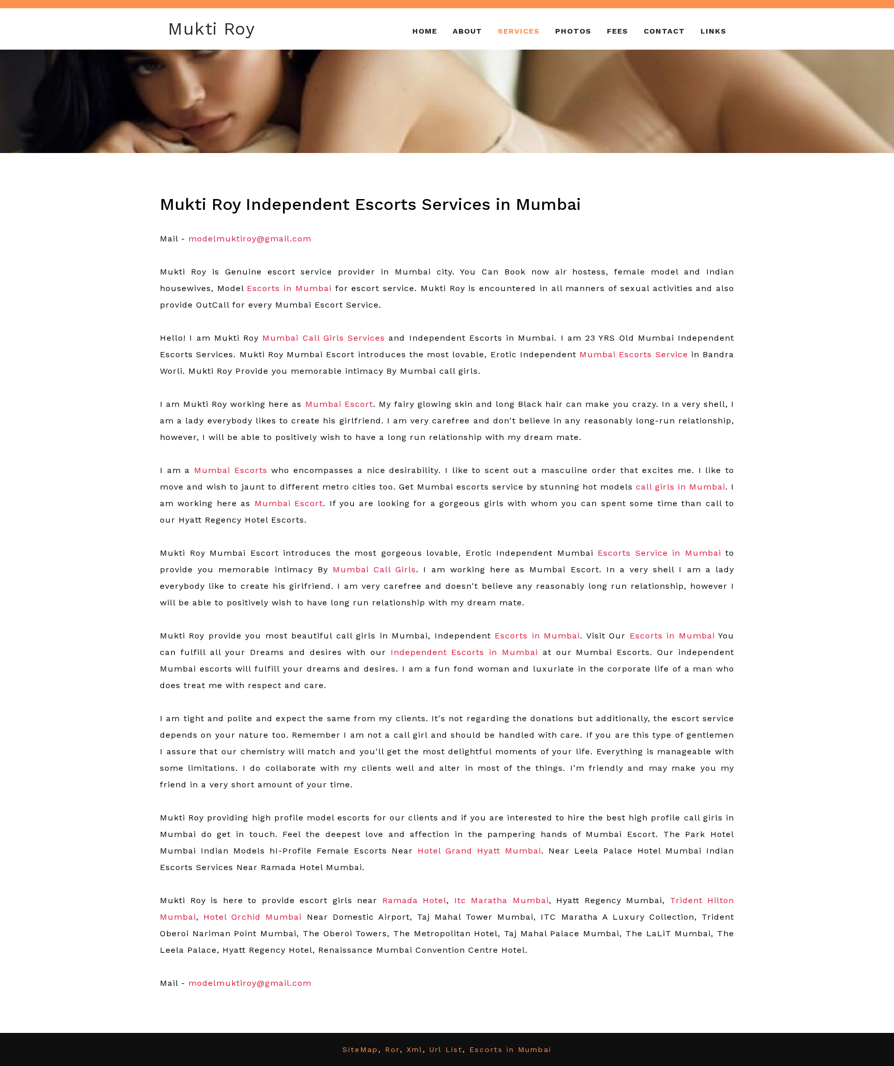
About (467, 31)
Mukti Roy (211, 29)
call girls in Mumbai (680, 487)
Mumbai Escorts (230, 470)
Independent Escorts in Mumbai (465, 652)
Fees (617, 31)
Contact (664, 31)
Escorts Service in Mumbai (659, 553)
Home (424, 31)
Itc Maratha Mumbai (501, 900)
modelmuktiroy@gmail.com (249, 983)
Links (713, 31)
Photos (573, 31)
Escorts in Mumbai (537, 636)
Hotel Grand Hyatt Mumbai (479, 851)
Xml (415, 1049)
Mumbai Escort (289, 503)
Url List (446, 1049)
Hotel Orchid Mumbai (252, 917)
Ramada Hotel (414, 900)
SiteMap (360, 1049)
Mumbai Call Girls (374, 569)
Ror (392, 1049)
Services (519, 31)
